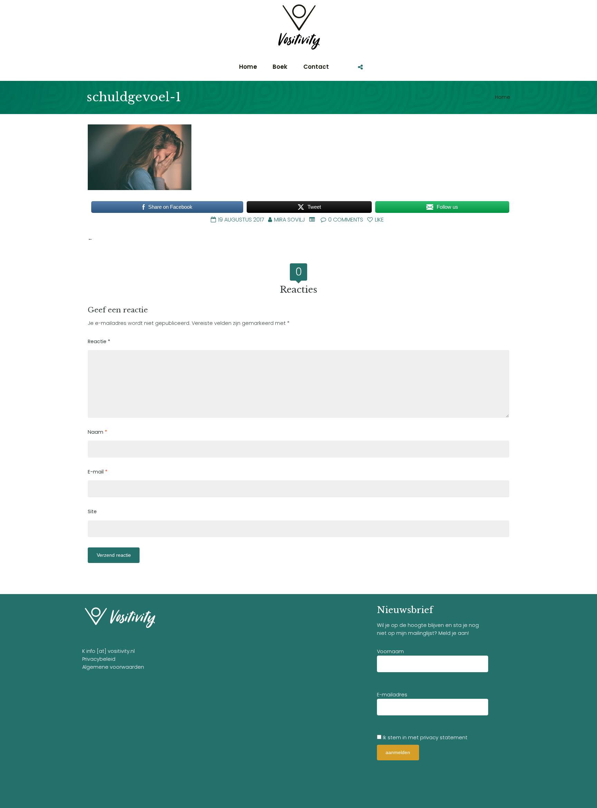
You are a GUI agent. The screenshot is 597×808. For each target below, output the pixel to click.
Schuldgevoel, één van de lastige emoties (147, 238)
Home (502, 97)
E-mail (97, 471)
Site (92, 511)
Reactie (99, 341)
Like (378, 220)
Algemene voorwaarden (113, 667)
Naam (97, 432)
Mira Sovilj (289, 220)
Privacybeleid (98, 659)
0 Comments (345, 220)
